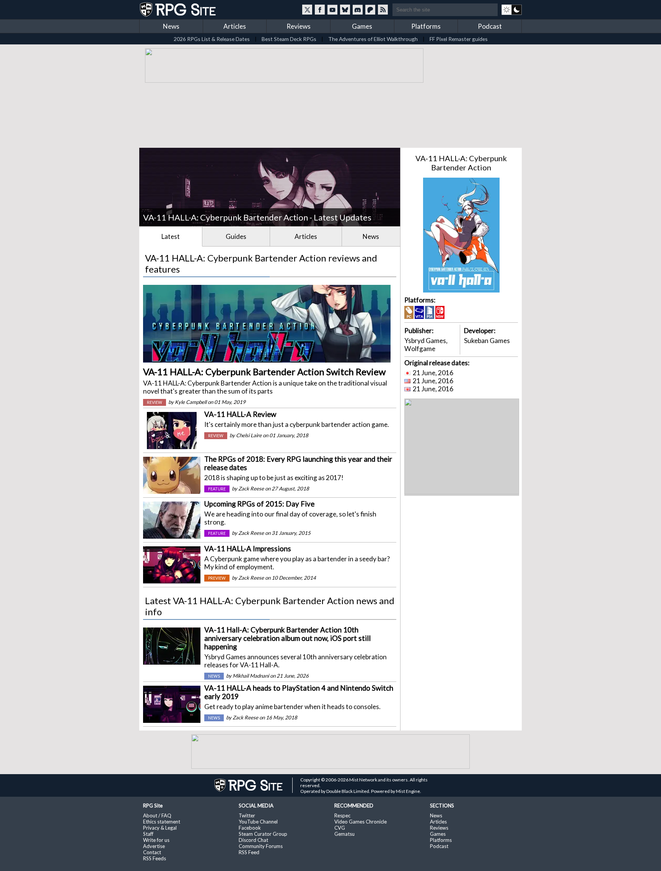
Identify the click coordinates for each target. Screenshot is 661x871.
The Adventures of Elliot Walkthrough (373, 39)
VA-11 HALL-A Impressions (247, 548)
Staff (148, 834)
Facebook (250, 828)
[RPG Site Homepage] (178, 9)
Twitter (247, 815)
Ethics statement (161, 822)
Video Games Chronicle (360, 822)
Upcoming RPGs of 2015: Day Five (259, 504)
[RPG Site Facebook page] (320, 10)
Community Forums (261, 846)
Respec (342, 815)
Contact (152, 852)
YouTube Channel (258, 822)
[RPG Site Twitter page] (307, 10)
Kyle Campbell (191, 402)
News (171, 26)
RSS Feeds (154, 858)
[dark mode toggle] (511, 9)
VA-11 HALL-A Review (240, 414)
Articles (234, 26)
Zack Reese (251, 488)
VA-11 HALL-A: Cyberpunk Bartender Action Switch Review (264, 371)
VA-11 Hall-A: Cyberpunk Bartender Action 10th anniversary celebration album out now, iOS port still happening (287, 638)
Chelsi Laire (249, 435)
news (214, 676)
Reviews (299, 26)
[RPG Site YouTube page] (332, 10)
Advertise (154, 846)
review (154, 402)
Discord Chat (253, 840)
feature (217, 489)
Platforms (426, 26)
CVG (339, 828)
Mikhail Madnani (251, 676)
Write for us (156, 840)
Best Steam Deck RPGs (289, 39)
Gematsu (344, 834)
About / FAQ (157, 815)
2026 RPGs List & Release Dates (212, 39)
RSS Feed (249, 852)
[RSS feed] (383, 10)
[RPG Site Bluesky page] (345, 10)
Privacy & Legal (160, 828)
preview (217, 578)
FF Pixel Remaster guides (459, 39)
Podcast (490, 26)
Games (362, 26)
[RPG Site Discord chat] (358, 10)
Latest (170, 236)
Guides (236, 236)
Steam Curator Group (263, 834)
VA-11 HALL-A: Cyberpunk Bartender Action (461, 163)
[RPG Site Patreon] (370, 10)
